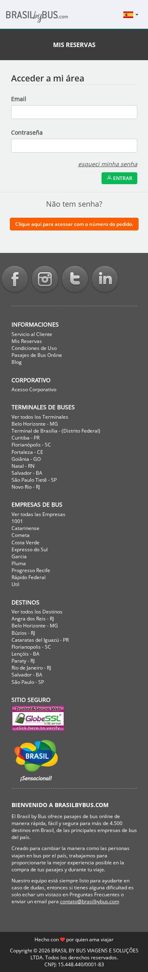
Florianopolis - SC (31, 646)
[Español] (131, 14)
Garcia (19, 556)
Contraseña (27, 132)
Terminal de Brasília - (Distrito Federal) (56, 430)
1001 (17, 521)
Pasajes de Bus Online (37, 355)
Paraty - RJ (23, 660)
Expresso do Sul (30, 549)
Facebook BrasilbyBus (14, 279)
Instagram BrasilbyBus (44, 279)
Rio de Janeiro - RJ (31, 667)
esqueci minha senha (107, 164)
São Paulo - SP (28, 682)
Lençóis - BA (25, 653)
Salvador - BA (27, 472)
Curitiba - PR (25, 437)
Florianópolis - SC (31, 444)
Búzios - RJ (23, 632)
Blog (17, 362)
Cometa (21, 535)
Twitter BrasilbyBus (74, 279)
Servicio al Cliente (32, 334)
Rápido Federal (29, 577)
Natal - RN (23, 465)
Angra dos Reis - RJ (33, 618)
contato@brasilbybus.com (89, 901)
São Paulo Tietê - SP (34, 479)
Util (15, 584)
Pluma (19, 563)
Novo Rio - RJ (26, 486)
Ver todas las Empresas (38, 514)
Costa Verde (25, 542)
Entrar (122, 178)
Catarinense (25, 528)
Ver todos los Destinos (37, 611)
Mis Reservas (27, 341)
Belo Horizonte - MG (35, 423)
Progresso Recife (31, 570)
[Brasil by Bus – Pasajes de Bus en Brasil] (49, 19)
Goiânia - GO (26, 459)
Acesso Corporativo (34, 389)
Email (18, 99)
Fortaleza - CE (27, 452)
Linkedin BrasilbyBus (104, 279)
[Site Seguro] (74, 718)
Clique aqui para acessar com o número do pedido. (74, 224)
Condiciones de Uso (34, 348)
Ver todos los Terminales (40, 416)
